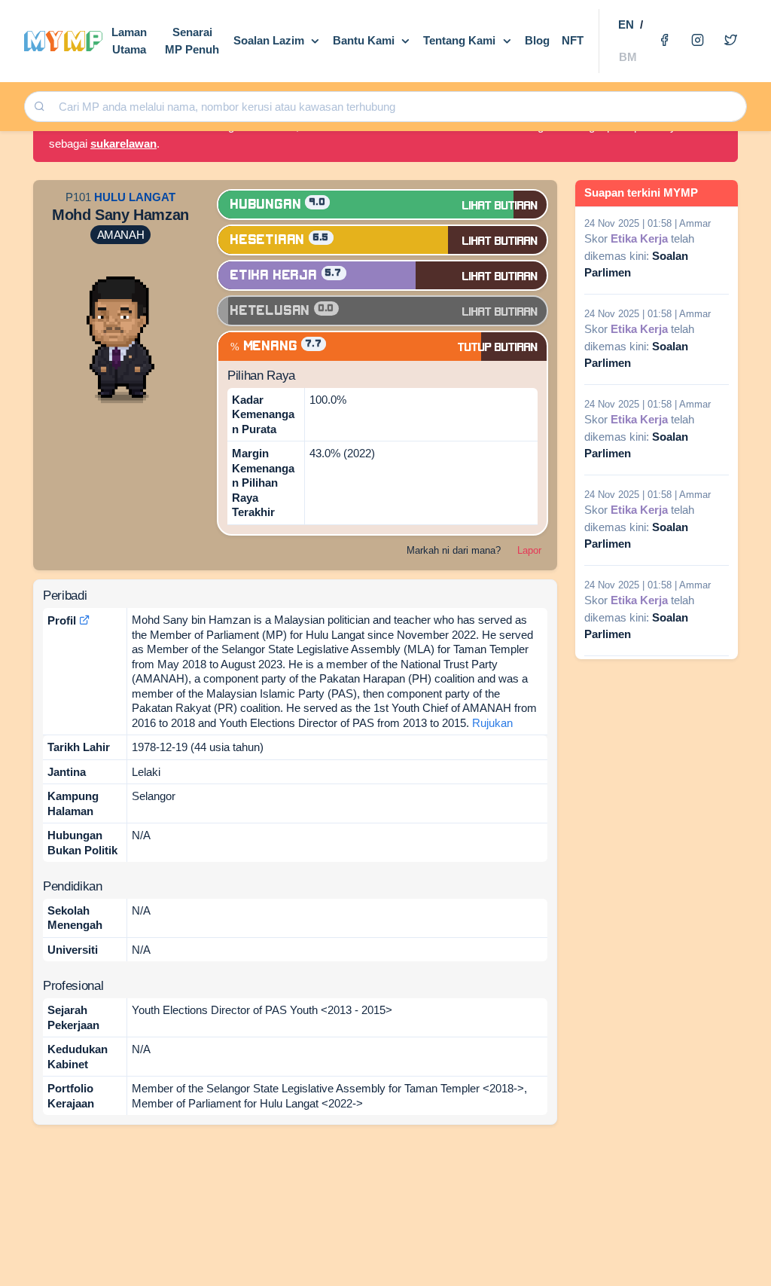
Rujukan (492, 722)
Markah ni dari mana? (454, 550)
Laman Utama (129, 41)
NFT (573, 40)
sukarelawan (123, 143)
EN (626, 24)
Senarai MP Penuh (192, 41)
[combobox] (397, 106)
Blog (537, 40)
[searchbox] (398, 106)
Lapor (529, 550)
